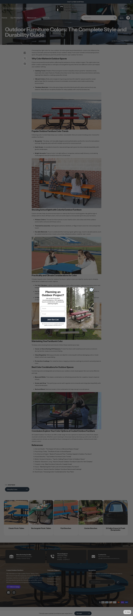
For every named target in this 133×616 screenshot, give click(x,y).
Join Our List (53, 320)
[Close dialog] (91, 289)
